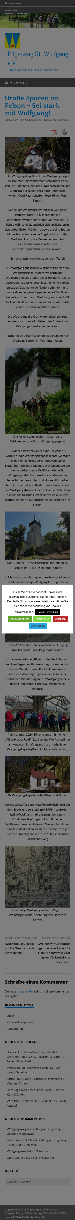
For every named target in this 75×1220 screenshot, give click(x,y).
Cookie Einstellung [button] (48, 611)
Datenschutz (38, 625)
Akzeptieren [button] (42, 618)
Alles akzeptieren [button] (19, 618)
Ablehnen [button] (60, 618)
